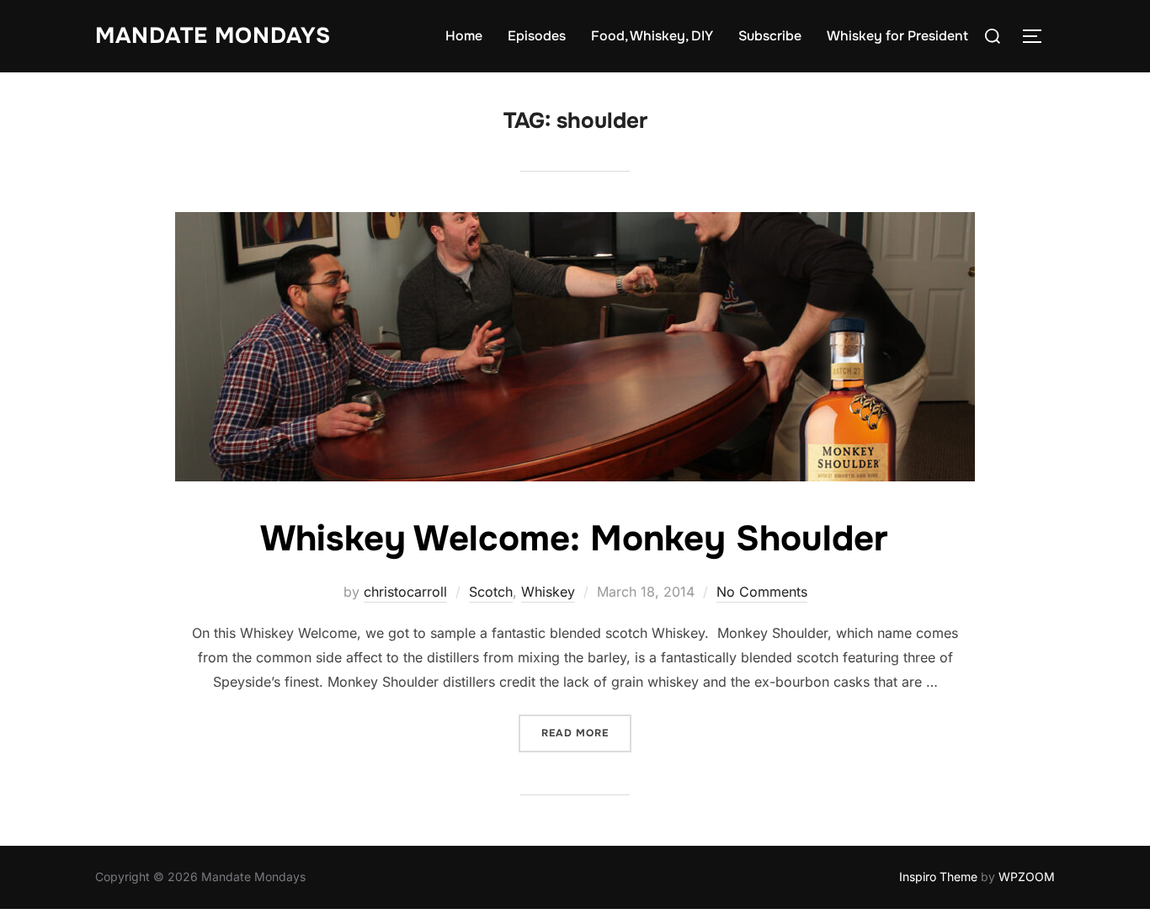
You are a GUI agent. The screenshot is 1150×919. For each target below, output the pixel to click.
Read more (586, 732)
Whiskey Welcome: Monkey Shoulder (574, 538)
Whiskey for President (897, 36)
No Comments (761, 591)
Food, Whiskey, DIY (652, 36)
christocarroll (405, 591)
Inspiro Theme (938, 876)
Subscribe (769, 36)
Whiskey (548, 591)
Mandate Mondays (213, 36)
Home (463, 36)
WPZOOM (1026, 876)
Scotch (491, 591)
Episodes (537, 36)
